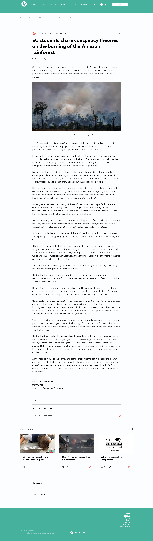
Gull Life (39, 17)
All (21, 17)
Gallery (127, 518)
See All (130, 429)
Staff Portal (125, 527)
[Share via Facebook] (33, 408)
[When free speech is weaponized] (115, 443)
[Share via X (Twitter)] (39, 408)
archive (51, 533)
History (127, 522)
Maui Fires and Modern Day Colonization (76, 458)
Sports (49, 17)
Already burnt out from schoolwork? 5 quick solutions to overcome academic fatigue (35, 458)
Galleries (60, 17)
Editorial (71, 17)
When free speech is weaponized (111, 458)
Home (127, 514)
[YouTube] (84, 532)
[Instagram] (101, 4)
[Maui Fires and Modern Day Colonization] (76, 443)
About (127, 520)
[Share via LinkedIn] (45, 408)
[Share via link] (51, 408)
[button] (129, 17)
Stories (127, 516)
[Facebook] (105, 4)
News (29, 17)
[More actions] (119, 33)
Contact (126, 524)
